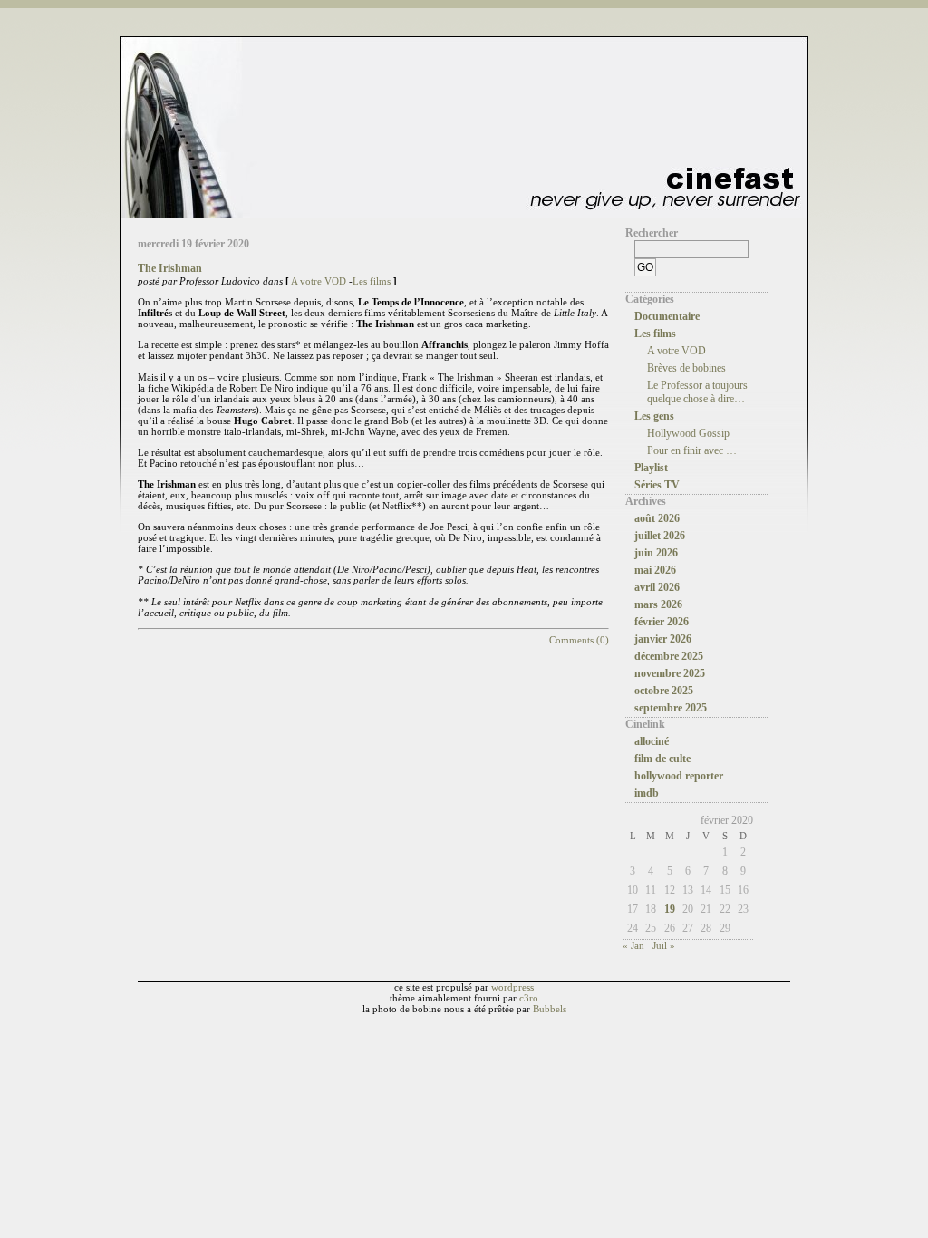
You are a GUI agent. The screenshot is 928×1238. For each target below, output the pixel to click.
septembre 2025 (670, 707)
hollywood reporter (678, 775)
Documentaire (667, 316)
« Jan (633, 945)
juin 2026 (656, 552)
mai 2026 (655, 570)
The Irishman (170, 268)
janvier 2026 (662, 639)
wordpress (512, 987)
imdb (646, 793)
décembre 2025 (668, 656)
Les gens (654, 416)
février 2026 (661, 621)
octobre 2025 (663, 690)
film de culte (662, 758)
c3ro (528, 997)
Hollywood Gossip (688, 433)
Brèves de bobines (686, 368)
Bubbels (549, 1008)
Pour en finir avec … (692, 450)
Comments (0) (579, 639)
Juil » (663, 945)
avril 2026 (657, 587)
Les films (372, 281)
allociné (651, 741)
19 (669, 909)
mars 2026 (658, 604)
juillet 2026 (659, 535)
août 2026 (657, 518)
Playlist (651, 467)
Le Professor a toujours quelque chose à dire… (697, 392)
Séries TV (657, 485)
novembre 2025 (669, 673)
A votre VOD (318, 281)
